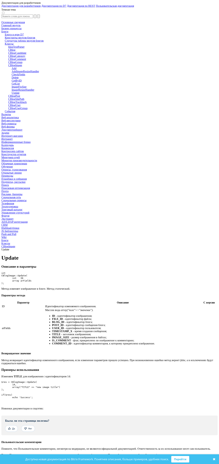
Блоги (4, 240)
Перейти (180, 459)
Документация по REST (81, 5)
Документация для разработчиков (21, 5)
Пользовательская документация (115, 5)
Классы (5, 243)
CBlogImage (8, 246)
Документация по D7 (53, 5)
